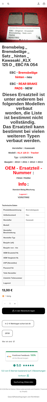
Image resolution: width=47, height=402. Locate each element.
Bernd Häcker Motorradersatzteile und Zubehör (23, 389)
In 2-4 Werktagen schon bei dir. (18, 323)
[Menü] (3, 4)
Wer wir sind (7, 341)
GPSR (7, 333)
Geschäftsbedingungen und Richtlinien (23, 397)
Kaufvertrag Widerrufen (23, 382)
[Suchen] (8, 3)
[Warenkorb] (44, 3)
